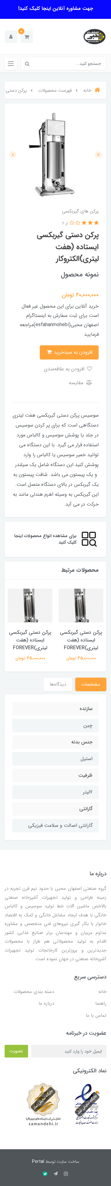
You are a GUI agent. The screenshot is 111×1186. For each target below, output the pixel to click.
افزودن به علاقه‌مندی (65, 369)
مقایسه (77, 383)
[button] (26, 36)
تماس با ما (96, 1015)
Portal (38, 1161)
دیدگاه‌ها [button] (58, 684)
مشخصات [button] (90, 684)
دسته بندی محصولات (34, 991)
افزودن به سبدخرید (72, 352)
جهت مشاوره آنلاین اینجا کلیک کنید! (55, 8)
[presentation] (98, 154)
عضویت (16, 1051)
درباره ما (46, 1003)
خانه (102, 991)
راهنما (100, 1003)
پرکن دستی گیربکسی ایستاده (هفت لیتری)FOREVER (81, 640)
